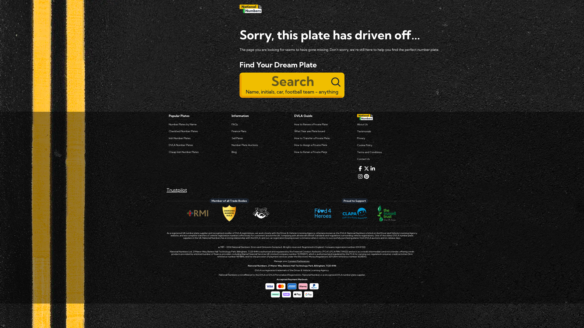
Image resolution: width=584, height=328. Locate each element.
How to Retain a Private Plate (310, 152)
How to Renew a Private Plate (311, 124)
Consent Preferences (298, 261)
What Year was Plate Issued (309, 131)
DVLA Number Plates (181, 145)
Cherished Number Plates (183, 131)
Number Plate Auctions (245, 145)
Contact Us (363, 159)
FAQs (235, 124)
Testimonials (364, 131)
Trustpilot (177, 190)
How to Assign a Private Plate (310, 145)
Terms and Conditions (369, 152)
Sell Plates (237, 138)
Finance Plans (239, 131)
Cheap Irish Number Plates (184, 152)
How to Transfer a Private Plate (312, 138)
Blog (234, 152)
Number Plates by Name (183, 124)
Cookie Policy (364, 145)
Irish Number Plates (180, 138)
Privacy (361, 138)
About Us (362, 124)
